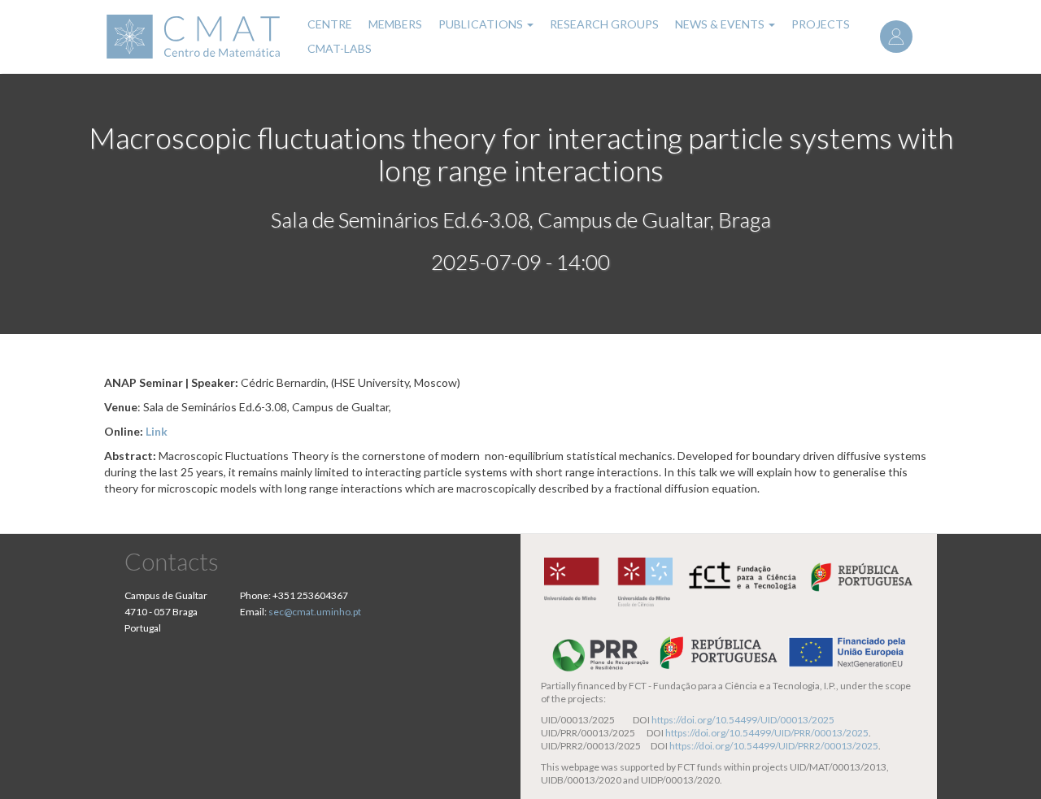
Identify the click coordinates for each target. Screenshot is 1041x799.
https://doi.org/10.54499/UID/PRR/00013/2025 (767, 733)
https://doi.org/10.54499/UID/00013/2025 (742, 720)
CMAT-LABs (339, 48)
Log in (896, 36)
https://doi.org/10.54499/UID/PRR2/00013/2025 (773, 746)
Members (395, 24)
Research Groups (604, 24)
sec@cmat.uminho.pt (314, 612)
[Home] (195, 36)
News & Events (721, 24)
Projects (820, 24)
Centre (329, 24)
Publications (481, 24)
